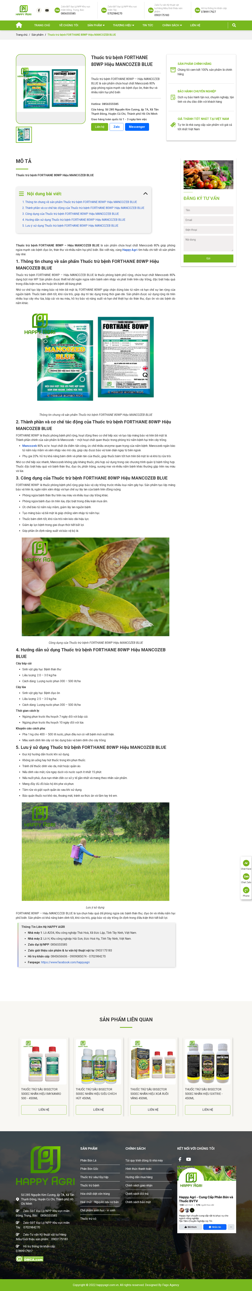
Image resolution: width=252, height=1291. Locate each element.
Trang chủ (42, 25)
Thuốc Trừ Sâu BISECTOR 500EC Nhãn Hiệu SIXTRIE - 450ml (204, 1094)
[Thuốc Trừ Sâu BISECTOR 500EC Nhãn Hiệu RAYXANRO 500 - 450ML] (44, 1061)
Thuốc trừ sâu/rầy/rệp (94, 1177)
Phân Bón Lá (88, 1160)
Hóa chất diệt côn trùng (95, 1194)
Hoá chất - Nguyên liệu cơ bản (99, 1202)
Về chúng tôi (68, 25)
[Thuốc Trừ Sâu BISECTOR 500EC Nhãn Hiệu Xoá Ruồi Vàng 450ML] (153, 1061)
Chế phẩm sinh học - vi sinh (97, 1210)
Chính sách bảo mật (138, 1202)
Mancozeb (29, 446)
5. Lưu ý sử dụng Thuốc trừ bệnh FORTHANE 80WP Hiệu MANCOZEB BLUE (70, 225)
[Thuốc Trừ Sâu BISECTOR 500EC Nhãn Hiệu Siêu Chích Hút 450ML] (98, 1061)
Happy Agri (129, 250)
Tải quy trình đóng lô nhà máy (144, 1160)
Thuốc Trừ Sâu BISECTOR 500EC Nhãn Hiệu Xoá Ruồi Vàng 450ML (149, 1094)
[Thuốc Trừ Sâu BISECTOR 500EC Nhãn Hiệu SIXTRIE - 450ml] (207, 1061)
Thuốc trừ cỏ (88, 1218)
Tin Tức (147, 25)
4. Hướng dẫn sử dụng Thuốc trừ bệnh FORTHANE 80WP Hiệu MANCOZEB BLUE (73, 219)
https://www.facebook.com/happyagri (65, 962)
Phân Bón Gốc (89, 1169)
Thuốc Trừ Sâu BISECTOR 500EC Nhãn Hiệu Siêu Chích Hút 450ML (96, 1094)
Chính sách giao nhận (138, 1185)
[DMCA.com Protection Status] (29, 1258)
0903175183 (59, 1239)
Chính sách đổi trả (137, 1194)
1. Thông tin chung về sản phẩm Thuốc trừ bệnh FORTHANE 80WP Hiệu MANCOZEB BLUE (79, 202)
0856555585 (48, 1215)
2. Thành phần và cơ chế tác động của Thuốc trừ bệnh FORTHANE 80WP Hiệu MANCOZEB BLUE (83, 208)
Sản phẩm (38, 34)
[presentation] (17, 1076)
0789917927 (24, 1251)
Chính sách (170, 25)
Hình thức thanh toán (138, 1169)
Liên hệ (195, 25)
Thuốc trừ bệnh (89, 1185)
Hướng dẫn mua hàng (139, 1177)
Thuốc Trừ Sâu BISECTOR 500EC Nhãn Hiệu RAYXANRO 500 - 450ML (41, 1094)
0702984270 (31, 1227)
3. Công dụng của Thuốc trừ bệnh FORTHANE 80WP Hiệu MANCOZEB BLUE (70, 214)
